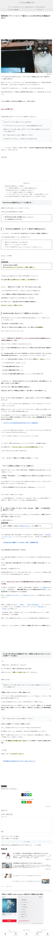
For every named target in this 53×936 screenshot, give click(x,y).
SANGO (22, 604)
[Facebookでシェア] (25, 794)
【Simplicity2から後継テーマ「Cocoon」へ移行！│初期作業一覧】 (21, 542)
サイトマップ (44, 930)
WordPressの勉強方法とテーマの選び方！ (15, 186)
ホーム (9, 930)
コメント (4, 816)
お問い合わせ (39, 931)
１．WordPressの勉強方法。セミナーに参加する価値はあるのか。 (22, 188)
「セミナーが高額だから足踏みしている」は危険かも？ (21, 192)
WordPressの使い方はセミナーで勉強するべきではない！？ (20, 190)
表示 (5, 157)
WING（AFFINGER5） (33, 604)
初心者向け (15, 788)
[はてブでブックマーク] (28, 794)
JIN (24, 606)
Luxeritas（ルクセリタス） (13, 595)
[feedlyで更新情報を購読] (23, 802)
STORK (4, 608)
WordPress (4, 786)
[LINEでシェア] (30, 794)
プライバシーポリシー (13, 931)
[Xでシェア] (22, 794)
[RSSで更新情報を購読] (29, 802)
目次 (24, 183)
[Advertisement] (26, 29)
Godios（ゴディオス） (29, 595)
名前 (2, 831)
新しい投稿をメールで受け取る (10, 838)
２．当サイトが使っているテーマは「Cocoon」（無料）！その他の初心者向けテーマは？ (27, 194)
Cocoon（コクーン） (25, 526)
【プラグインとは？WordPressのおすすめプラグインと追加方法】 (20, 423)
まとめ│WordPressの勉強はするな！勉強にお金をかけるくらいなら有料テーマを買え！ (25, 196)
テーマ (9, 788)
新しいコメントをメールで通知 (10, 836)
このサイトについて (26, 930)
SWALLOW (41, 606)
